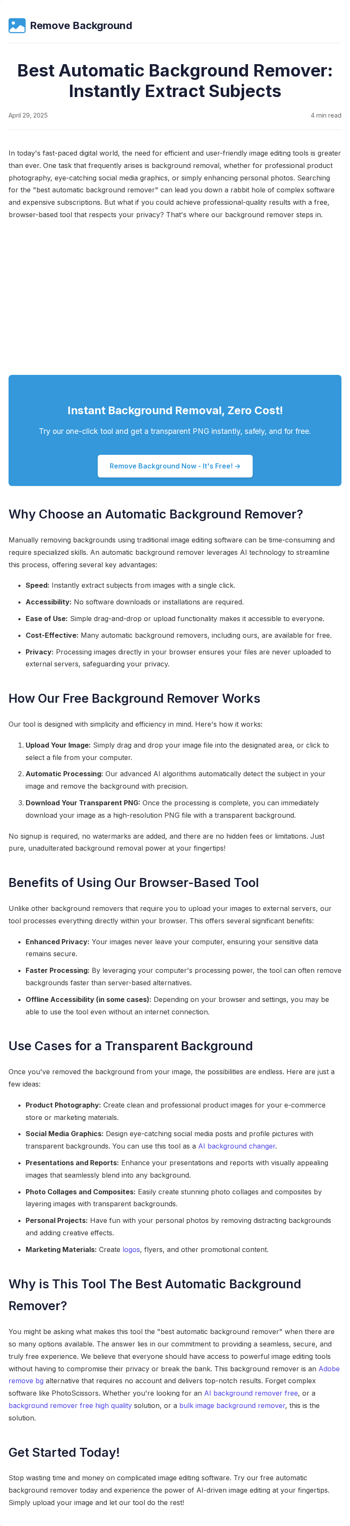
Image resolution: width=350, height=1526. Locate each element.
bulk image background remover (232, 1405)
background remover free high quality (70, 1405)
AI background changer (236, 1146)
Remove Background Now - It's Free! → (175, 466)
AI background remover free (251, 1393)
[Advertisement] (175, 298)
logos (131, 1249)
